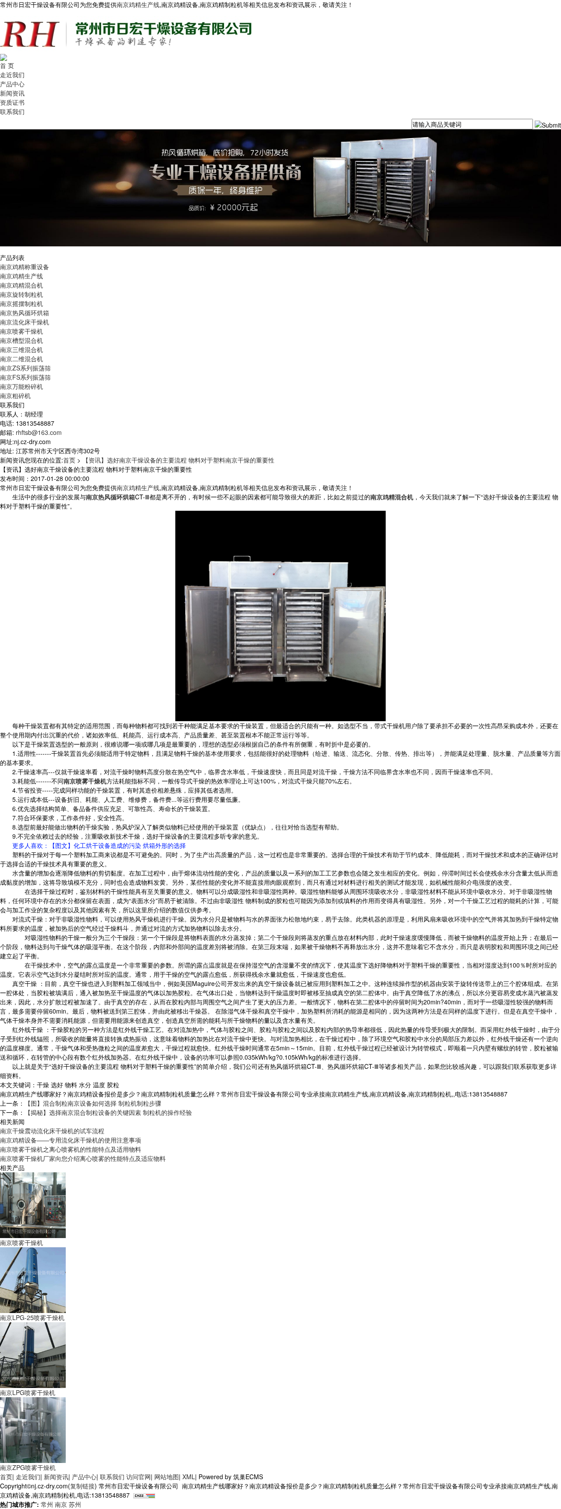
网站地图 (166, 1476)
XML (188, 1476)
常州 (47, 1504)
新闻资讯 (12, 93)
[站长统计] (144, 1495)
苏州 (75, 1504)
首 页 (7, 65)
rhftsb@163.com (39, 432)
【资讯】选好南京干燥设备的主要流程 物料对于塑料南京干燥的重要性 (178, 460)
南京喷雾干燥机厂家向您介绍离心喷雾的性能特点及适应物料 (83, 1158)
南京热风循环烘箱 (24, 312)
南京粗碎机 (15, 395)
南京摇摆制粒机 (21, 303)
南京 (61, 1504)
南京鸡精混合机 (21, 285)
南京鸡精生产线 (138, 4)
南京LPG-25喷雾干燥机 (32, 1317)
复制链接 (82, 1485)
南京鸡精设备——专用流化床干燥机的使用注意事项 (70, 1139)
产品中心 (12, 83)
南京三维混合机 (21, 349)
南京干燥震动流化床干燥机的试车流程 (52, 1130)
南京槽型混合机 (21, 340)
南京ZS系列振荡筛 (25, 367)
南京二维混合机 (21, 358)
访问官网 (138, 1476)
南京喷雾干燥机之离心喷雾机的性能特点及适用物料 (70, 1149)
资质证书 (12, 102)
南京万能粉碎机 (21, 386)
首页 (69, 460)
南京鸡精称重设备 (24, 266)
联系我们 (12, 111)
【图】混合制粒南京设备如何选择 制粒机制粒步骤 (93, 1103)
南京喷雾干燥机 (21, 331)
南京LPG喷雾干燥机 (27, 1392)
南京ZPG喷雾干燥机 (28, 1467)
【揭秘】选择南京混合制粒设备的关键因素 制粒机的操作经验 (108, 1112)
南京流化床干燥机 (24, 321)
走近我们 (12, 74)
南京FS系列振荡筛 (25, 377)
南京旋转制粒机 (21, 294)
